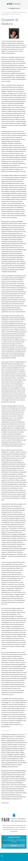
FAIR (14, 3)
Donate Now (14, 845)
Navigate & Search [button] (15, 8)
